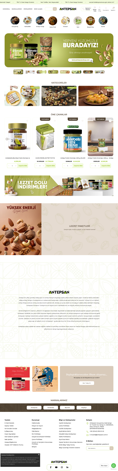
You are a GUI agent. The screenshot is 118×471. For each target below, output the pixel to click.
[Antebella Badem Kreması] (45, 379)
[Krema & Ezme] (22, 96)
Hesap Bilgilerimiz (11, 442)
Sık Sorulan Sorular (11, 428)
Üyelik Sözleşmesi (65, 423)
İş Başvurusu (9, 431)
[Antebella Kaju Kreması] (17, 379)
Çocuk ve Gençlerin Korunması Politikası (42, 443)
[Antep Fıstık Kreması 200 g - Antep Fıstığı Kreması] (100, 137)
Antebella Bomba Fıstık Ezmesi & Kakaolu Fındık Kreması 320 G (17, 158)
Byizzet (67, 407)
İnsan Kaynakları (10, 434)
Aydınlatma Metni (65, 431)
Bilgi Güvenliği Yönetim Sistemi (69, 447)
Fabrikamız (35, 431)
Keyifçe (83, 407)
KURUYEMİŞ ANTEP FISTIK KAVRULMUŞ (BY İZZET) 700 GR (45, 158)
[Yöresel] (59, 96)
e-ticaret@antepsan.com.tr (99, 435)
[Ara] (55, 9)
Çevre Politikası (37, 439)
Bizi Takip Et (87, 383)
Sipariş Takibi (9, 426)
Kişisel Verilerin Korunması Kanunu (70, 442)
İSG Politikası (36, 434)
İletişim (34, 447)
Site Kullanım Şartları (11, 437)
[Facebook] (51, 467)
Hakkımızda (36, 423)
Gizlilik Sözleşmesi (65, 428)
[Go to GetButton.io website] (114, 469)
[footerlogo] (59, 462)
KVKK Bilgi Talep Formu (67, 445)
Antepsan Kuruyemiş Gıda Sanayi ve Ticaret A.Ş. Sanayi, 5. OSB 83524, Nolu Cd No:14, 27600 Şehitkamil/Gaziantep (101, 425)
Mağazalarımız (36, 428)
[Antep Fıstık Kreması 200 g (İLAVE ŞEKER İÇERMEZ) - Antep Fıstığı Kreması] (73, 137)
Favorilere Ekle (27, 120)
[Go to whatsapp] (113, 465)
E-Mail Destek (9, 423)
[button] (18, 71)
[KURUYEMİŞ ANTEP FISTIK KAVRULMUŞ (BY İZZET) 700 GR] (45, 137)
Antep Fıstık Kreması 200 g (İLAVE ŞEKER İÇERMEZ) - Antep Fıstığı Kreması (72, 158)
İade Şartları (8, 439)
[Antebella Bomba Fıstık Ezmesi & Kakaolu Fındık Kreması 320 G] (17, 137)
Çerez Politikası (64, 426)
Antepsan (34, 407)
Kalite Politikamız (65, 437)
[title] (59, 185)
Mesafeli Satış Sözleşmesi (67, 434)
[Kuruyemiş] (95, 96)
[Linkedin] (67, 467)
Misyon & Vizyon (37, 426)
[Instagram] (62, 467)
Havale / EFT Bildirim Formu (14, 445)
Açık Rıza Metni (64, 439)
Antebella (50, 407)
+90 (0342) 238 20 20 (97, 431)
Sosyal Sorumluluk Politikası (41, 437)
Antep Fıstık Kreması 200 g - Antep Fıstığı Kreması (100, 158)
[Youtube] (56, 467)
